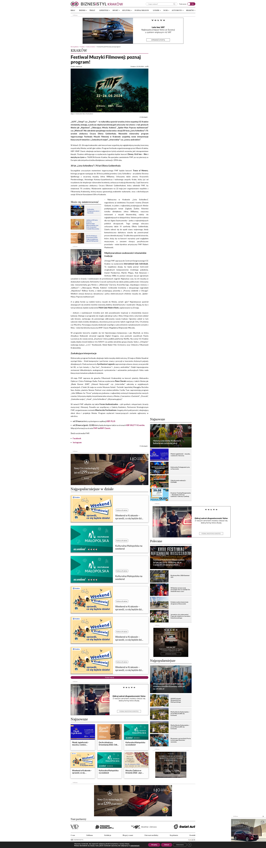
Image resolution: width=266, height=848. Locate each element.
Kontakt (192, 835)
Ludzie (156, 10)
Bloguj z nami (128, 835)
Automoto (177, 10)
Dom (165, 10)
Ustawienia (180, 845)
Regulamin (174, 835)
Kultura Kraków (90, 46)
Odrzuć (166, 845)
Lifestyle (103, 10)
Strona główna (75, 46)
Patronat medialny (151, 835)
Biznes (82, 10)
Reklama (89, 835)
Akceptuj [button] (154, 845)
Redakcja (107, 835)
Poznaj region (142, 10)
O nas (73, 835)
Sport (115, 10)
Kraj (73, 10)
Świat (92, 10)
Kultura (126, 10)
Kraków (190, 10)
